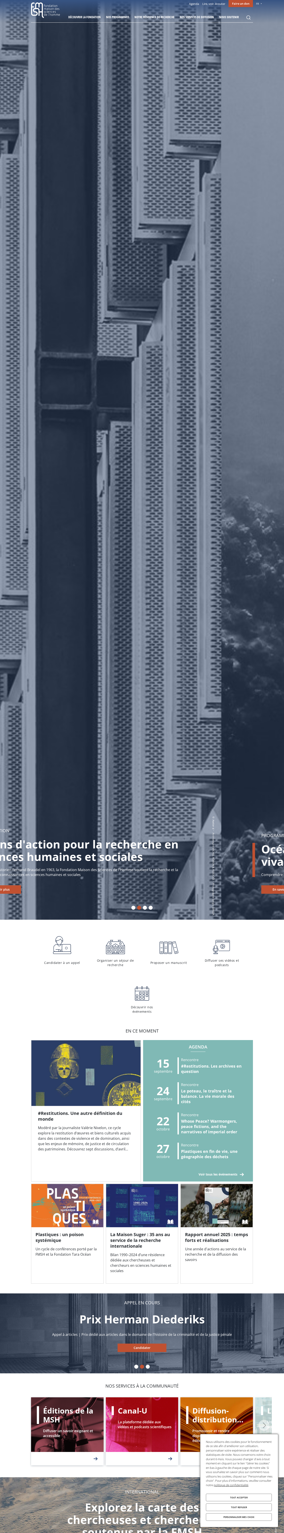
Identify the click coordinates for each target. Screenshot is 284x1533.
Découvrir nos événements (142, 997)
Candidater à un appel (62, 950)
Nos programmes (117, 17)
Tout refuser (239, 1507)
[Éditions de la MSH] (67, 1431)
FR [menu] (257, 3)
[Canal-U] (142, 1431)
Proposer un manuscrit (168, 950)
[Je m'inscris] (86, 1110)
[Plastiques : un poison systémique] (67, 1233)
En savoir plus (61, 889)
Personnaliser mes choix (238, 1517)
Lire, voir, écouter (213, 4)
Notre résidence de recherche (154, 17)
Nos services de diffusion (197, 17)
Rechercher (248, 17)
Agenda (194, 4)
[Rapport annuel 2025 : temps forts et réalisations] (217, 1233)
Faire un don (240, 4)
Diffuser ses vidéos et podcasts (221, 950)
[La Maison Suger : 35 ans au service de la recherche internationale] (142, 1233)
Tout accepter (239, 1497)
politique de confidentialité (231, 1485)
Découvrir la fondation (84, 17)
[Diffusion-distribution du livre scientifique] (216, 1431)
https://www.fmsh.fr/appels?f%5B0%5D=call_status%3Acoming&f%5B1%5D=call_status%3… (142, 1348)
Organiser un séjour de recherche (115, 950)
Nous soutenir (229, 17)
